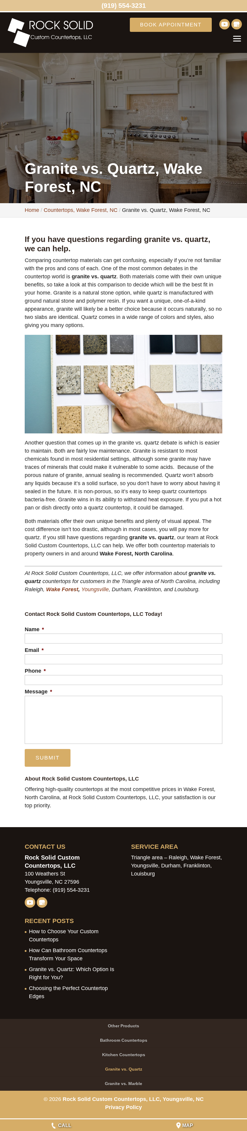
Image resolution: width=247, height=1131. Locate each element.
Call (64, 1125)
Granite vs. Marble (123, 1083)
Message (38, 692)
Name (34, 629)
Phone (35, 671)
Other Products (123, 1025)
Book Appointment (171, 25)
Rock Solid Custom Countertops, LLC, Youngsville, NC (133, 1099)
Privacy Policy (123, 1107)
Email (34, 650)
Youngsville (95, 589)
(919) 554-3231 (124, 5)
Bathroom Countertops (123, 1040)
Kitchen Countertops (123, 1054)
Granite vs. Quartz (123, 1069)
